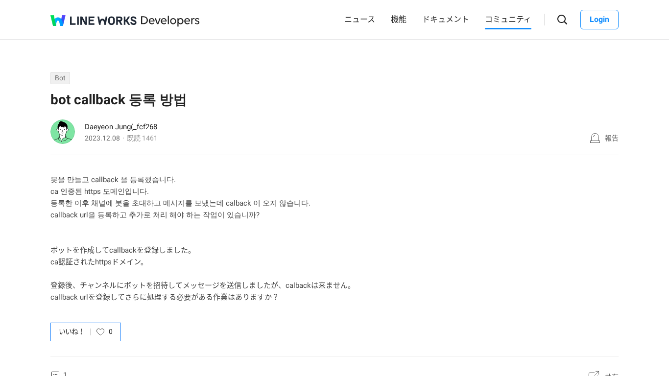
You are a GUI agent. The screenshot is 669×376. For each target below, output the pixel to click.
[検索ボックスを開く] (562, 20)
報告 (612, 138)
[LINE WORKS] (93, 20)
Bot (60, 78)
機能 (398, 19)
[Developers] (170, 21)
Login (599, 19)
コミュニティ (508, 19)
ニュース (359, 19)
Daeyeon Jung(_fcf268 (121, 126)
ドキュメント (445, 19)
